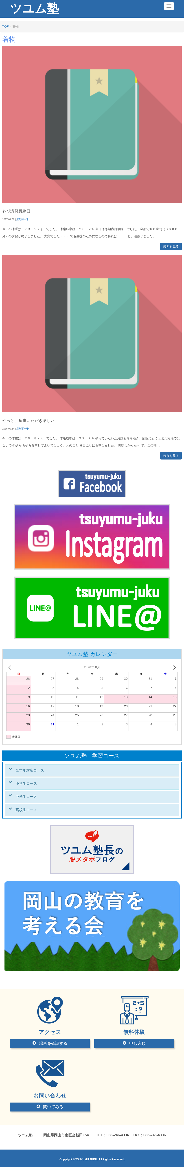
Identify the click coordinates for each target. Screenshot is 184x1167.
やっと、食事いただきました (28, 420)
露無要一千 (22, 219)
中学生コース (26, 797)
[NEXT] (173, 667)
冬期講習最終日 (16, 211)
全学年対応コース (29, 770)
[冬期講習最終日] (92, 202)
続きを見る (171, 246)
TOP (5, 26)
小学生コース (26, 783)
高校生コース (26, 810)
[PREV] (10, 667)
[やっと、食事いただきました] (92, 411)
